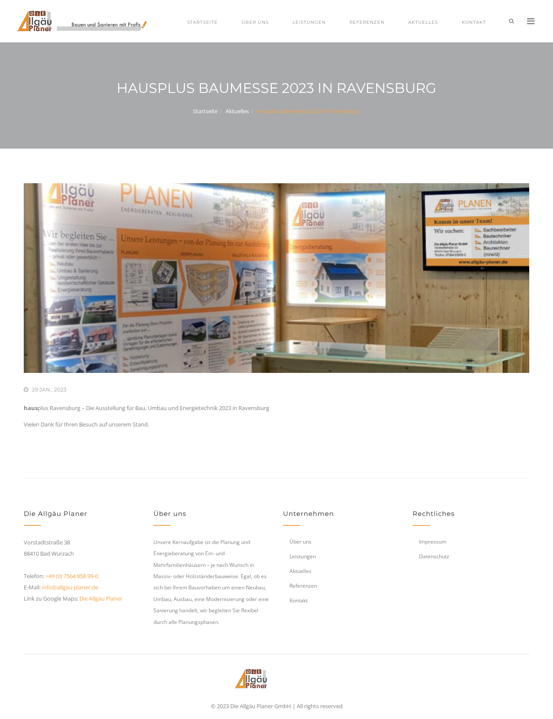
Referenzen (367, 22)
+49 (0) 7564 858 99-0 (71, 576)
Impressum (432, 541)
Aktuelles (423, 22)
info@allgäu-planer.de (70, 587)
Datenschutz (434, 556)
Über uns (255, 22)
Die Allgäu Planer (100, 598)
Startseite (202, 22)
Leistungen (309, 22)
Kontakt (474, 22)
